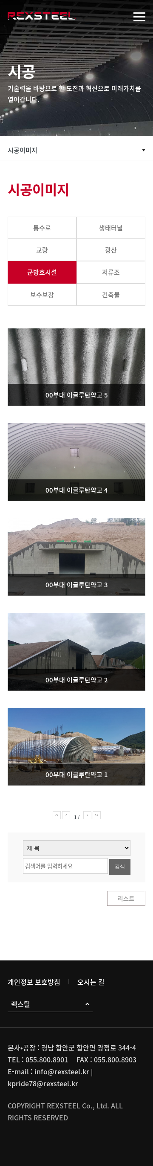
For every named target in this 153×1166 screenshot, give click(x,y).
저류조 (111, 272)
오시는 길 (91, 982)
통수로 (42, 227)
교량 (42, 250)
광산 (111, 250)
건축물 (111, 294)
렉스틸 (20, 1004)
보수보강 (42, 294)
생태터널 (111, 227)
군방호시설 (42, 272)
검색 (120, 867)
